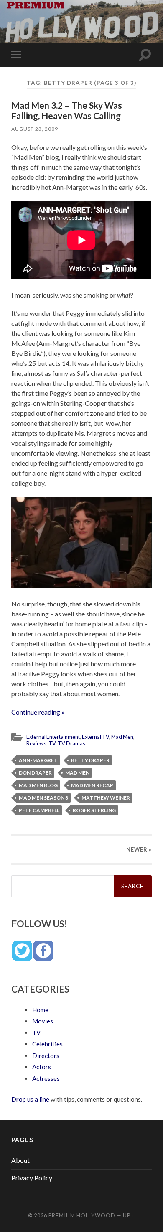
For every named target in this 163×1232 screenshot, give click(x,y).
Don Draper (35, 773)
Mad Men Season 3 (43, 798)
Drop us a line (30, 1099)
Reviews (36, 743)
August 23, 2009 (34, 129)
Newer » (139, 849)
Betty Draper (90, 760)
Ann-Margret (38, 760)
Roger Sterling (94, 810)
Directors (45, 1055)
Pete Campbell (39, 810)
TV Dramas (71, 743)
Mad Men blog (38, 785)
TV (52, 743)
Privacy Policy (31, 1178)
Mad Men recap (92, 785)
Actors (41, 1067)
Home (40, 1009)
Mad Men (122, 736)
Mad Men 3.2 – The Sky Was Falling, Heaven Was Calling (66, 110)
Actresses (46, 1078)
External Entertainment (53, 736)
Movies (42, 1021)
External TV (95, 736)
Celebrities (47, 1044)
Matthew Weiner (106, 798)
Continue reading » (38, 712)
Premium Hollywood (81, 1215)
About (20, 1160)
